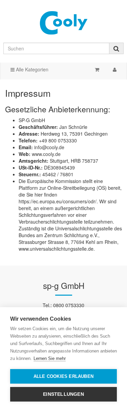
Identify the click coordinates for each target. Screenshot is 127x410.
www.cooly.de (46, 154)
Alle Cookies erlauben (63, 376)
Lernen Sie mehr (50, 358)
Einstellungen (63, 394)
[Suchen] (116, 48)
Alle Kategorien (31, 69)
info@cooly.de (49, 147)
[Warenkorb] (97, 69)
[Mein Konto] (115, 69)
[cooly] (63, 22)
